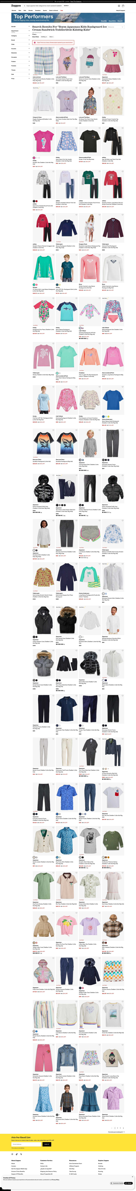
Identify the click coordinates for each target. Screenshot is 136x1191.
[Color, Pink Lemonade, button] (36, 284)
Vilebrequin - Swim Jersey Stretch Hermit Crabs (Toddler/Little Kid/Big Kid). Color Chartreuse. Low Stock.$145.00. (44, 582)
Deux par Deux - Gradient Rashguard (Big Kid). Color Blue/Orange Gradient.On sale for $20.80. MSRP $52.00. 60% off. (67, 450)
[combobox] (43, 5)
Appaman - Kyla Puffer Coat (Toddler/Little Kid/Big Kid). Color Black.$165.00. (90, 670)
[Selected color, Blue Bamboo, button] (57, 857)
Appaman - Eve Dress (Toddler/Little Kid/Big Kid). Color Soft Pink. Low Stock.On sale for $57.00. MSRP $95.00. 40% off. (113, 890)
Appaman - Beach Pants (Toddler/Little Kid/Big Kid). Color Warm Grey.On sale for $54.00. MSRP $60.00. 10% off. (44, 758)
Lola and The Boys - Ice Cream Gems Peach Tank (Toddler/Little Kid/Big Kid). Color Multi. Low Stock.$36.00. (67, 65)
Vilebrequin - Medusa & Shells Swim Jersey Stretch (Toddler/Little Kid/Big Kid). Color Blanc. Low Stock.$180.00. (113, 539)
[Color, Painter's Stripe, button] (59, 814)
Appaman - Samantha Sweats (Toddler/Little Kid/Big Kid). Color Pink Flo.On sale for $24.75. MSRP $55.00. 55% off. (44, 1062)
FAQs (41, 1163)
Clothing (43, 36)
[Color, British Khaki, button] (106, 857)
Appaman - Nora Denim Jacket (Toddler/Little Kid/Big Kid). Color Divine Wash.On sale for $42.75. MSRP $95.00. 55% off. (67, 1062)
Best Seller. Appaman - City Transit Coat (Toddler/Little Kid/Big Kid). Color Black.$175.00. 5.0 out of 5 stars (67, 626)
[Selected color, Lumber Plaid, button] (103, 943)
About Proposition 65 (46, 1174)
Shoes (100, 1174)
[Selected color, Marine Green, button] (34, 284)
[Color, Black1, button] (82, 857)
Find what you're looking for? (115, 1132)
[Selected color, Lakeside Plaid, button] (57, 1115)
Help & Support (120, 10)
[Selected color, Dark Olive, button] (103, 857)
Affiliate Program (74, 1166)
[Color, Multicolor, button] (36, 550)
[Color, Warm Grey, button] (36, 857)
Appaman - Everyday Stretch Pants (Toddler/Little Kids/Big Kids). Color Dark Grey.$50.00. (113, 450)
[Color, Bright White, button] (59, 373)
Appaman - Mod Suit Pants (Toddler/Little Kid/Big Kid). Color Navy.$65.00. (44, 714)
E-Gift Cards (73, 1174)
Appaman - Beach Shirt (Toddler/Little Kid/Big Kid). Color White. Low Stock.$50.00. (113, 670)
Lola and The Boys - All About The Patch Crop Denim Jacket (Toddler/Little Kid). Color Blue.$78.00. (90, 105)
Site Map (71, 1168)
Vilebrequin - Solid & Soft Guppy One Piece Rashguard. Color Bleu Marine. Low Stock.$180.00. (67, 582)
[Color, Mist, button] (59, 505)
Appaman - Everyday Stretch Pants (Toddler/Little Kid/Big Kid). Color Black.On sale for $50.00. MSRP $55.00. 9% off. (113, 714)
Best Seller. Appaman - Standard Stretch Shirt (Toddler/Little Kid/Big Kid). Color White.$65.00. (113, 582)
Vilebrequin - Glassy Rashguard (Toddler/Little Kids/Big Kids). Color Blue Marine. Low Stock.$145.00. (67, 232)
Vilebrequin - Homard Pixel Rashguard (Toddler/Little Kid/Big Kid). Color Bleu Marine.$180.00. (113, 232)
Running (100, 1171)
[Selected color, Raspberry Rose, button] (34, 158)
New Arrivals (101, 1168)
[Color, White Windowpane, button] (82, 814)
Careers (13, 1166)
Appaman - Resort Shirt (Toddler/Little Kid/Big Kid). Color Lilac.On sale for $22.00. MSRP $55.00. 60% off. (113, 1103)
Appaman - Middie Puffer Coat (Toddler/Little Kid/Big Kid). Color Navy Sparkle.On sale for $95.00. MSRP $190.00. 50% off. (90, 977)
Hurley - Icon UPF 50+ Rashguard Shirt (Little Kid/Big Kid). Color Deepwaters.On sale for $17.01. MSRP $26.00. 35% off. (67, 273)
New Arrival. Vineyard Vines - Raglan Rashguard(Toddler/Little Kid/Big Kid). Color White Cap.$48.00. (44, 105)
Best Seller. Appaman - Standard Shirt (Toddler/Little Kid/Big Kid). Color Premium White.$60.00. (90, 626)
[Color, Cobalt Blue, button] (36, 1031)
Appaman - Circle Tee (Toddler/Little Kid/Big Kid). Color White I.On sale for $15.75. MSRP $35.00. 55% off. (113, 1020)
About (13, 1163)
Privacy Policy (55, 1179)
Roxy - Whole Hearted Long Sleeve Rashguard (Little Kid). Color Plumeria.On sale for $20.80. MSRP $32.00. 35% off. (90, 273)
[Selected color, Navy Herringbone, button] (80, 814)
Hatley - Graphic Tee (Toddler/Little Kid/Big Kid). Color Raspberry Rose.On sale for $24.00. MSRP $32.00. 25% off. (44, 147)
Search (66, 5)
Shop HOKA (112, 21)
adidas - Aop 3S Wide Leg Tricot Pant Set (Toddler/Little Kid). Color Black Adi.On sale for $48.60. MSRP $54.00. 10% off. (113, 147)
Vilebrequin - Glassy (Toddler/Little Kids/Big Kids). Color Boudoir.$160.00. (44, 362)
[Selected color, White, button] (34, 201)
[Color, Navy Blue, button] (108, 460)
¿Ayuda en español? (46, 1168)
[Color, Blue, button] (82, 460)
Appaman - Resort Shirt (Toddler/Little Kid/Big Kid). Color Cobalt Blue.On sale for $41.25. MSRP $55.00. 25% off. (67, 803)
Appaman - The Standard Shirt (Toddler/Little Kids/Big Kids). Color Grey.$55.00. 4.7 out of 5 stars (90, 450)
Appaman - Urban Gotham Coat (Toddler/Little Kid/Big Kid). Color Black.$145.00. (44, 626)
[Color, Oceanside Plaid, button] (103, 769)
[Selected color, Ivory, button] (34, 857)
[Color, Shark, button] (82, 637)
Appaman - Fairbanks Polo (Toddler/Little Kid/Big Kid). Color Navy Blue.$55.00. (67, 714)
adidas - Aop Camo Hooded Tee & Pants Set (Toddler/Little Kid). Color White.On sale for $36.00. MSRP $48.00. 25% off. (44, 190)
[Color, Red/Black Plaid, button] (106, 943)
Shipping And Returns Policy (48, 1171)
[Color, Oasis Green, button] (108, 416)
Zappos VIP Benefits (17, 1174)
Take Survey (72, 1171)
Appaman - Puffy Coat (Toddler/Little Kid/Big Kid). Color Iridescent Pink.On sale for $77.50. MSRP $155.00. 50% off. (44, 977)
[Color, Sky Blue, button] (106, 416)
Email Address (17, 1144)
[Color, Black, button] (106, 460)
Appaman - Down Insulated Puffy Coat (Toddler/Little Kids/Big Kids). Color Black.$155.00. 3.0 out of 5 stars (113, 495)
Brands (100, 1163)
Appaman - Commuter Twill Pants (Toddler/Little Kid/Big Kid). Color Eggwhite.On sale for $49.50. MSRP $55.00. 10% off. (67, 758)
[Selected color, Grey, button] (80, 460)
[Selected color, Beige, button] (34, 943)
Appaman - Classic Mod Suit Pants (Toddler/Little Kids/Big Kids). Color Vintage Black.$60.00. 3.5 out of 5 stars (90, 495)
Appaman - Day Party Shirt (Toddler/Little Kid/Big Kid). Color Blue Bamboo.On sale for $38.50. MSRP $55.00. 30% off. (67, 847)
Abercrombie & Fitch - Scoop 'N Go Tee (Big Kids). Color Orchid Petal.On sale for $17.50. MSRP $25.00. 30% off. (90, 147)
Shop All (120, 21)
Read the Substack (76, 1)
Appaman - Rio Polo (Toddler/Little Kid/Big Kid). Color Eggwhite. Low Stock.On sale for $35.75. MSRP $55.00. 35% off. (67, 890)
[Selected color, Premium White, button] (80, 637)
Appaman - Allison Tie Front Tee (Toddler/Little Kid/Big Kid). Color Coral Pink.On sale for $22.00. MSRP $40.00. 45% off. (67, 932)
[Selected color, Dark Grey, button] (103, 460)
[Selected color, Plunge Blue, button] (103, 416)
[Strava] (21, 1154)
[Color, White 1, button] (39, 158)
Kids (51, 36)
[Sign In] (119, 5)
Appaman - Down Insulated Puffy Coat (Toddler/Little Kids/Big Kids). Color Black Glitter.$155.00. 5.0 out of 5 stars (44, 495)
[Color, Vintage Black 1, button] (64, 505)
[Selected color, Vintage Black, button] (80, 505)
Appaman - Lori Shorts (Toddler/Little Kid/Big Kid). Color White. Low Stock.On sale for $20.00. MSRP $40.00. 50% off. (67, 1020)
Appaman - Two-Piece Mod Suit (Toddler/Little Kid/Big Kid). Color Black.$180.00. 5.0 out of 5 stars (67, 670)
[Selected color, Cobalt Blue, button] (57, 814)
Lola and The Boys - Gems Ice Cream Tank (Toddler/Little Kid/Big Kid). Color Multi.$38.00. (90, 65)
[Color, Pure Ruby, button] (36, 201)
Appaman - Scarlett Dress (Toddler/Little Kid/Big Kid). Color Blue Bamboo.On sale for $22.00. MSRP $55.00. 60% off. (44, 1103)
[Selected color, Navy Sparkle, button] (80, 988)
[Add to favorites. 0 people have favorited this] (53, 47)
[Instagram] (12, 1154)
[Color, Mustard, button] (108, 857)
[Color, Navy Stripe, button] (36, 814)
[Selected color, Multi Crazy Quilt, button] (80, 328)
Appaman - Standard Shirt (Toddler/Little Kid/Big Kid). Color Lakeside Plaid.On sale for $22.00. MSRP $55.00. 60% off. (67, 1103)
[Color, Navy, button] (36, 637)
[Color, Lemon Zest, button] (59, 857)
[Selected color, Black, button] (34, 637)
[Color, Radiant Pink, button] (82, 988)
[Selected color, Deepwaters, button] (57, 284)
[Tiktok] (16, 1154)
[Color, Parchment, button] (106, 769)
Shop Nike (104, 21)
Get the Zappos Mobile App (19, 1168)
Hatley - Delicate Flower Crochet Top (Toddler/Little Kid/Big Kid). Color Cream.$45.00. (113, 105)
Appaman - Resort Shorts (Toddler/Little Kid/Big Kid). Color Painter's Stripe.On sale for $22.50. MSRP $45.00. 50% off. (44, 1020)
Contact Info (43, 1166)
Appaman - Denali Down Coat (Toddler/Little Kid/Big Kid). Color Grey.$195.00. (44, 670)
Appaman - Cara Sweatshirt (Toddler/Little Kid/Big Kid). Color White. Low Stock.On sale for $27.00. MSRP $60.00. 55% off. (90, 1020)
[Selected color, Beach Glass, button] (57, 373)
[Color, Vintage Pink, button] (36, 943)
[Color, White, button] (36, 158)
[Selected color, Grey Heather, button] (80, 857)
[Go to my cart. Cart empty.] (123, 5)
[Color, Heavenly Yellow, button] (59, 284)
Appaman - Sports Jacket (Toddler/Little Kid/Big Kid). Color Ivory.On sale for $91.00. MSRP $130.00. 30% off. (44, 847)
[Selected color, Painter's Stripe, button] (34, 1031)
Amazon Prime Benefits (18, 1171)
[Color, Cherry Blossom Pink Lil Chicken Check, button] (82, 328)
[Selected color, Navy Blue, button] (57, 505)
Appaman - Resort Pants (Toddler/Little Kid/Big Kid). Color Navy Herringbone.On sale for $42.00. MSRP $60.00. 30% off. (90, 803)
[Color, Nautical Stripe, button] (85, 814)
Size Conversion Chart (75, 1163)
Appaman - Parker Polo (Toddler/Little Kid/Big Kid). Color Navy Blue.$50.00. (90, 714)
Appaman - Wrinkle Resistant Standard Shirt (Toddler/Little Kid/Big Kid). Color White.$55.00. (113, 626)
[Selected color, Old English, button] (34, 814)
